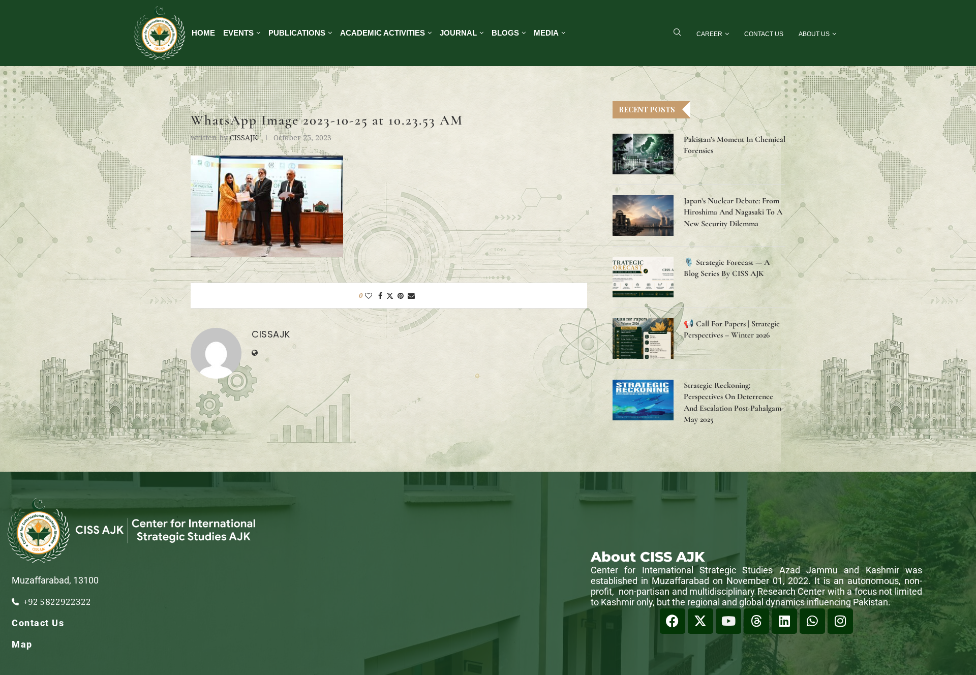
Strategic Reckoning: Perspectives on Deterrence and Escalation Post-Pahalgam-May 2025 (734, 402)
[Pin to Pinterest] (401, 295)
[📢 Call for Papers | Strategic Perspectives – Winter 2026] (643, 338)
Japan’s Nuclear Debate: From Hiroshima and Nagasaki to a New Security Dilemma (733, 212)
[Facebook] (672, 621)
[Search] (677, 33)
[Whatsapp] (812, 621)
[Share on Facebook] (380, 295)
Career (709, 34)
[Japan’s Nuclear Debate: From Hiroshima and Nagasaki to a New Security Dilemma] (643, 215)
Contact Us (763, 34)
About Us (814, 34)
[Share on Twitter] (389, 295)
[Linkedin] (784, 621)
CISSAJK (244, 137)
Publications (296, 32)
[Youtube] (728, 621)
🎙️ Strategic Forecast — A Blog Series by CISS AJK (727, 268)
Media (546, 32)
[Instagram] (840, 621)
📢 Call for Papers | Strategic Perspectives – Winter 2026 (732, 329)
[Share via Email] (411, 295)
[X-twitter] (700, 621)
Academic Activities (382, 32)
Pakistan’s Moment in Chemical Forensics (734, 145)
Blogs (505, 32)
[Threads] (756, 621)
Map (22, 644)
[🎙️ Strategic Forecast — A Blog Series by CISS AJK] (643, 277)
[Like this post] (368, 295)
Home (203, 32)
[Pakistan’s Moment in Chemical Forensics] (643, 154)
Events (238, 32)
